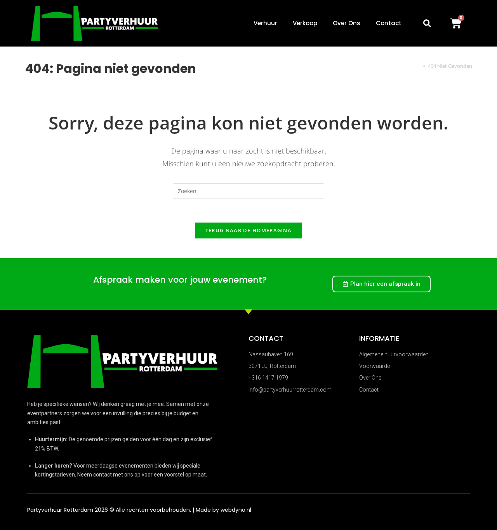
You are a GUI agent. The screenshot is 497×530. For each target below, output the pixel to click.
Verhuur (265, 23)
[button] (427, 23)
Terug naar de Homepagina (248, 230)
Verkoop (305, 23)
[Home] (419, 65)
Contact (388, 23)
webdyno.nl (236, 510)
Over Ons (346, 23)
